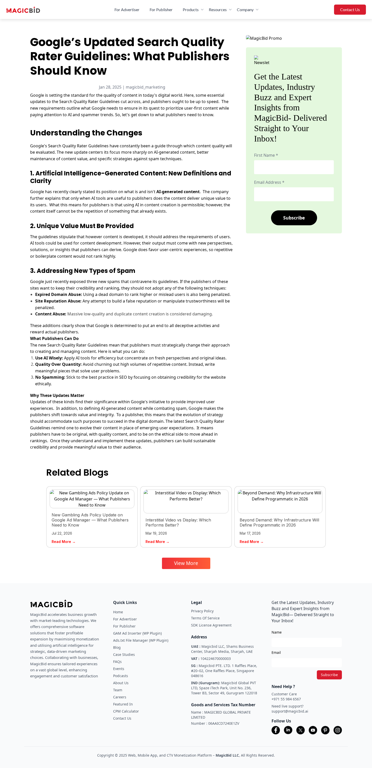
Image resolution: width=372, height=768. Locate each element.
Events (118, 668)
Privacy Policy (202, 611)
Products (191, 9)
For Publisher (161, 9)
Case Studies (124, 654)
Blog (117, 647)
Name (277, 632)
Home (118, 612)
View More (186, 563)
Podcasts (120, 675)
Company (245, 9)
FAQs (117, 661)
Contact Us (350, 9)
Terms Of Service (205, 618)
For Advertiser (126, 9)
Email (276, 652)
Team (117, 690)
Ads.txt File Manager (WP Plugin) (140, 640)
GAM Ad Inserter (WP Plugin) (137, 633)
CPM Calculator (126, 711)
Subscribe (294, 218)
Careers (119, 697)
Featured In (123, 704)
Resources (218, 9)
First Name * (266, 155)
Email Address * (269, 182)
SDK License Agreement (211, 625)
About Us (121, 682)
